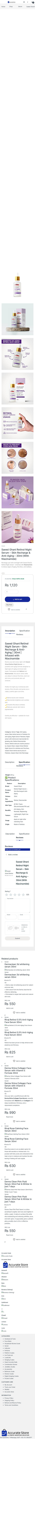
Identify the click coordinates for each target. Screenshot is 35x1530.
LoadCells (8, 1357)
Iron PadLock (9, 1355)
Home (3, 6)
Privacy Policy (9, 1398)
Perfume (7, 1350)
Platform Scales (9, 1353)
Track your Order (10, 1387)
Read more (9, 1117)
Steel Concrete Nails (11, 1362)
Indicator (7, 1348)
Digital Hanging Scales (12, 1376)
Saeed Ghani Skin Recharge (19, 753)
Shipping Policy (9, 1400)
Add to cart (18, 599)
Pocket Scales (9, 1378)
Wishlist (7, 1389)
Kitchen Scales (9, 1374)
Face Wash (8, 1341)
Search (24, 2)
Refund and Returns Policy (13, 1403)
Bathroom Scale (9, 1371)
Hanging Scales (9, 1360)
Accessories (8, 1369)
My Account (8, 1385)
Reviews (19, 634)
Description (10, 631)
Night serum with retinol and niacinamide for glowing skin (17, 739)
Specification (24, 631)
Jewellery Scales (10, 1367)
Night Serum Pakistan (18, 736)
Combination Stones (11, 1364)
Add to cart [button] (9, 1008)
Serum (20, 6)
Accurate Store (9, 1392)
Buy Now (9, 605)
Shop (11, 6)
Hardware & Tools (10, 1339)
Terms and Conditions (11, 1405)
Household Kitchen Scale (12, 1343)
